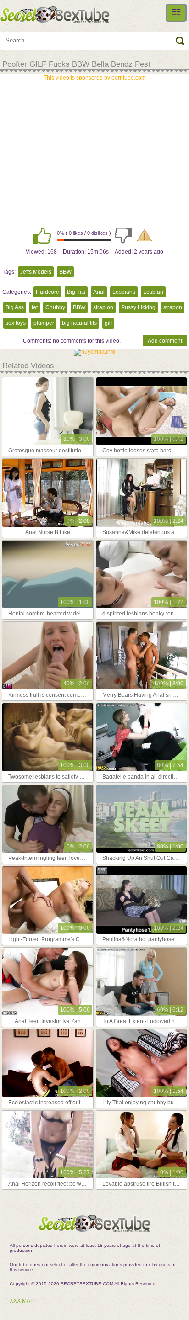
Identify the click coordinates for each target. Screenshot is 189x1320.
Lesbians (123, 292)
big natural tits (79, 323)
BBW (65, 272)
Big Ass (15, 307)
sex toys (16, 323)
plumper (43, 323)
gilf (108, 323)
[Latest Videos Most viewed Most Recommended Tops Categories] (176, 13)
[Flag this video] (144, 235)
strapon (172, 307)
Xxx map (22, 1301)
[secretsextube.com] (55, 14)
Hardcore (47, 292)
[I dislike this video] (123, 235)
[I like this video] (42, 235)
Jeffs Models (35, 272)
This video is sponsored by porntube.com (95, 77)
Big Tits (76, 292)
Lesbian (153, 292)
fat (35, 307)
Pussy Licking (138, 307)
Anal (99, 292)
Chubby (55, 307)
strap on (103, 307)
